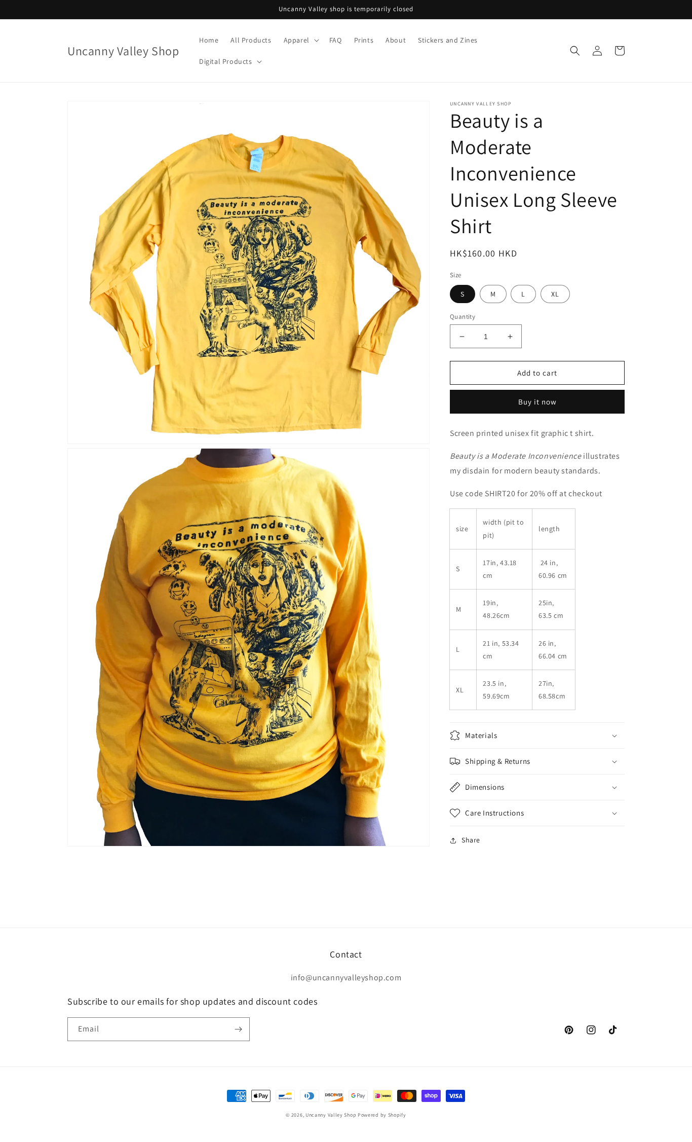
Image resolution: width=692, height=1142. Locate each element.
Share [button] (471, 839)
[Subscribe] (238, 1029)
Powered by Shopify (382, 1115)
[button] (300, 40)
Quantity (462, 316)
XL (555, 294)
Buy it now (537, 402)
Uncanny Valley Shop (330, 1115)
